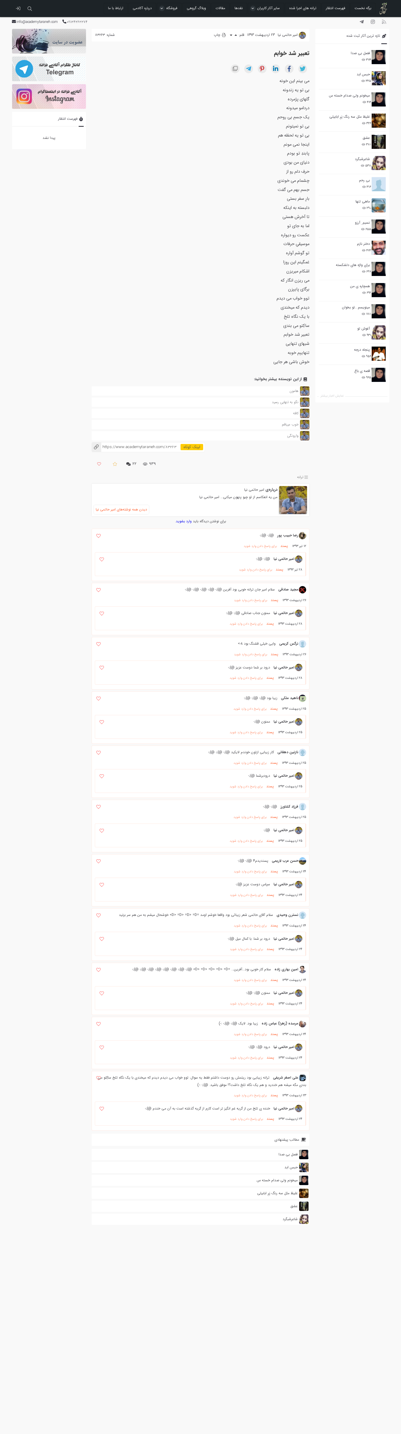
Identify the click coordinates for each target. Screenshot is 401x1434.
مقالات (220, 8)
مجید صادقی (288, 589)
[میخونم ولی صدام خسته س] (379, 99)
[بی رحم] (379, 184)
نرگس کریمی (288, 643)
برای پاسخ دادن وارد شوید (260, 546)
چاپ (217, 35)
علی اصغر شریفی (285, 1077)
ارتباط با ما (115, 8)
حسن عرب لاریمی (285, 861)
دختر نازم (363, 244)
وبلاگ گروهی (196, 8)
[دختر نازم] (379, 248)
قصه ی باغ (362, 371)
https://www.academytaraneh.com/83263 (134, 447)
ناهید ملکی (289, 698)
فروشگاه (171, 8)
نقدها (239, 8)
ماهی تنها (362, 201)
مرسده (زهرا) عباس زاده (280, 1023)
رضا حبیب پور (287, 535)
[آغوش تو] (379, 332)
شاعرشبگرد (362, 159)
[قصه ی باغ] (379, 375)
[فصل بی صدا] (379, 57)
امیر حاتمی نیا (254, 490)
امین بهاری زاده (286, 969)
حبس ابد (363, 74)
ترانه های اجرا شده (302, 8)
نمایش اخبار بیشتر (332, 395)
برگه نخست (363, 8)
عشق (366, 138)
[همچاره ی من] (379, 290)
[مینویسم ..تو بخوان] (379, 311)
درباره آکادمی (142, 8)
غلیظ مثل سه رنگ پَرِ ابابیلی (349, 116)
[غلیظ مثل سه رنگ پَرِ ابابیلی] (379, 121)
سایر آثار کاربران (268, 8)
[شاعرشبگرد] (379, 163)
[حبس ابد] (379, 78)
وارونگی (293, 435)
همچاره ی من (360, 286)
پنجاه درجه (362, 349)
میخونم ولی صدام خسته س (349, 95)
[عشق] (379, 142)
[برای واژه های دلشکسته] (379, 269)
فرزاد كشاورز (289, 806)
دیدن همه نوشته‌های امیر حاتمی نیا (121, 509)
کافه (296, 413)
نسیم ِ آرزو (362, 222)
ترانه (300, 477)
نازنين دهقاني (287, 752)
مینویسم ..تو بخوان (356, 307)
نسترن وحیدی (287, 915)
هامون (294, 391)
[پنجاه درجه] (379, 354)
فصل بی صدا (360, 53)
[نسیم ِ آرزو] (379, 226)
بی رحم (364, 180)
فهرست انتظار (335, 8)
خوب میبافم (290, 424)
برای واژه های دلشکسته (353, 265)
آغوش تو (363, 328)
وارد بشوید (184, 521)
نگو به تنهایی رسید (285, 402)
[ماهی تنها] (379, 205)
